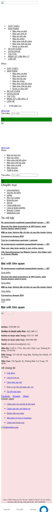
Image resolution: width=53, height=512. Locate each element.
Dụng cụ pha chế (20, 46)
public (9, 195)
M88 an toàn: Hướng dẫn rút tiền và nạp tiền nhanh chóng (26, 232)
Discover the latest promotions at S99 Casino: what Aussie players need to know (23, 227)
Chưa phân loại (13, 205)
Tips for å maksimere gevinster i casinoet (19, 240)
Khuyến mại (12, 200)
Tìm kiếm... (6, 113)
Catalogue (14, 51)
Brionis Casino (13, 210)
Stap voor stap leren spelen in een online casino (22, 248)
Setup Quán (14, 49)
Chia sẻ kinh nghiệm (16, 208)
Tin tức (12, 54)
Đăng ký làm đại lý (18, 56)
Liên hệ (12, 59)
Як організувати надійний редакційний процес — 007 (25, 222)
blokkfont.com (13, 213)
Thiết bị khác (12, 170)
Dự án (9, 203)
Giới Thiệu (14, 26)
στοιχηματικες (13, 190)
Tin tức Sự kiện (14, 192)
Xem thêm (5, 272)
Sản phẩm (12, 71)
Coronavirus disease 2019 (12, 236)
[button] (25, 63)
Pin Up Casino (13, 197)
